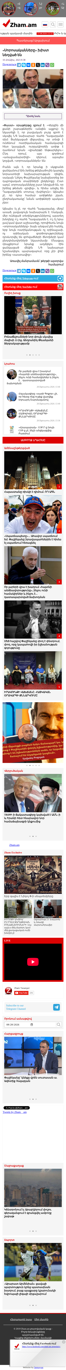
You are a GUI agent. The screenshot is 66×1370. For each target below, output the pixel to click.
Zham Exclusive (13, 852)
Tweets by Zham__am (15, 1112)
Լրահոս (9, 364)
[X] (38, 65)
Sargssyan (38, 1367)
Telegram (27, 278)
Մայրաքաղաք (14, 1165)
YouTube (27, 286)
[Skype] (24, 65)
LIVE (7, 940)
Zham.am (14, 845)
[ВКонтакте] (28, 65)
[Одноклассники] (33, 65)
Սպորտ (9, 1240)
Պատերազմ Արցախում (33, 40)
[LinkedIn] (43, 65)
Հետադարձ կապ (21, 1319)
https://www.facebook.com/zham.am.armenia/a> (41, 1347)
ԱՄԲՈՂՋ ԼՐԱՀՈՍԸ (33, 440)
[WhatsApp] (52, 65)
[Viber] (47, 65)
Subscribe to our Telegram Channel (16, 1007)
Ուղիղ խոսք (12, 293)
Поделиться (9, 64)
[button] (7, 324)
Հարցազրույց (13, 1034)
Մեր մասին (41, 1319)
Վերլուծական (13, 771)
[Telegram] (19, 65)
